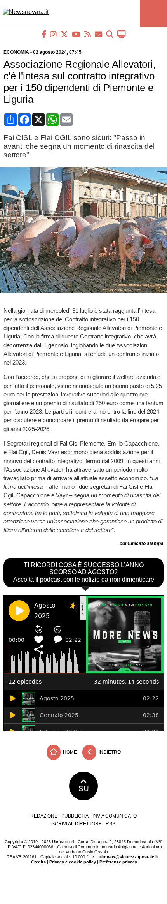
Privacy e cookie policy (72, 862)
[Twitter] (64, 34)
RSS (110, 823)
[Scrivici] (98, 34)
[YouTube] (76, 34)
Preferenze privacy (118, 862)
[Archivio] (109, 34)
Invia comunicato (114, 816)
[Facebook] (44, 34)
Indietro (109, 752)
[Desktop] (121, 34)
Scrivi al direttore (77, 823)
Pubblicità (75, 816)
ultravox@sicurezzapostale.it (128, 857)
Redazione (43, 816)
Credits (38, 862)
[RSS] (87, 34)
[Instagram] (53, 34)
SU (83, 788)
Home (69, 752)
